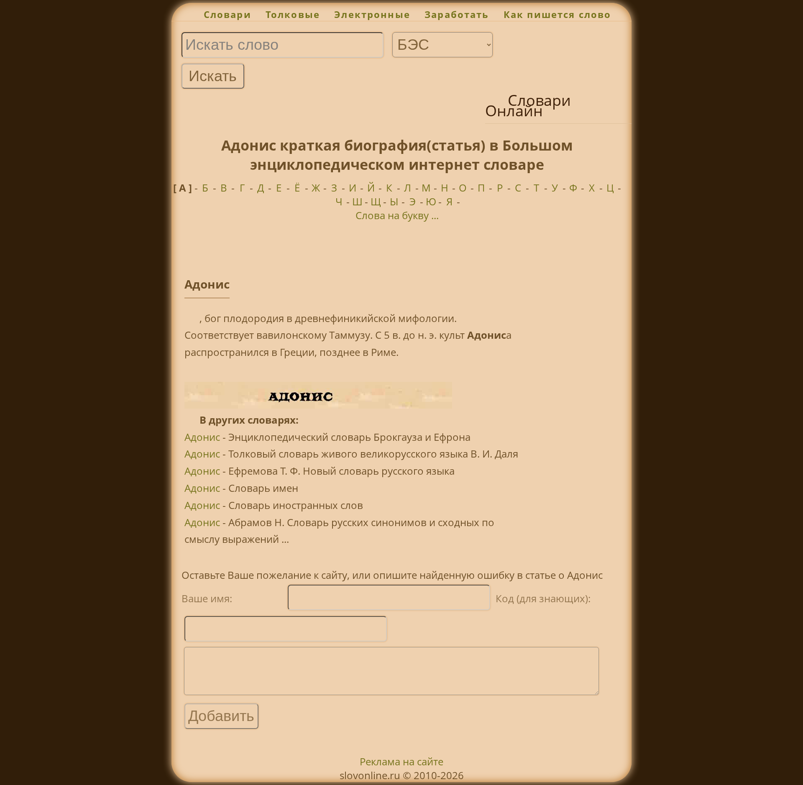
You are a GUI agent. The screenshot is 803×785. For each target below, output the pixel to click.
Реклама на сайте (401, 761)
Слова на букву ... (397, 215)
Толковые (293, 14)
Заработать (457, 14)
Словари (227, 14)
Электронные (372, 14)
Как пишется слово (557, 14)
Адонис (202, 437)
